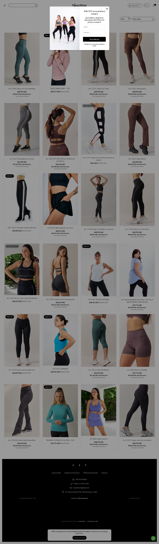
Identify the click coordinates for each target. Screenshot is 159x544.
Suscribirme (94, 39)
